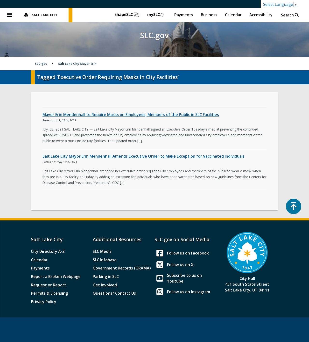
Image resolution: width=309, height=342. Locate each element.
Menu (9, 15)
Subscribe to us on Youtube (184, 278)
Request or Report (48, 285)
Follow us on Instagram (188, 291)
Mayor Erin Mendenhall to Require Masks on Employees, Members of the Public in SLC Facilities (130, 114)
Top (293, 206)
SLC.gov (44, 15)
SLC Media (102, 251)
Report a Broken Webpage (56, 276)
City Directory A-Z (48, 251)
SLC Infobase (105, 259)
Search (288, 15)
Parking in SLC (106, 276)
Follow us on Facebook (188, 253)
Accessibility (261, 14)
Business (209, 14)
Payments (183, 14)
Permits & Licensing (49, 293)
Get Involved (105, 285)
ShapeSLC (126, 15)
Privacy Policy (43, 301)
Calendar (233, 14)
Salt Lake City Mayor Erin (77, 63)
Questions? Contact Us (114, 293)
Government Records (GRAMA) (122, 268)
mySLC (155, 15)
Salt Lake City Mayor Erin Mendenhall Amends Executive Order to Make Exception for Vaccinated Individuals (143, 156)
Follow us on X (180, 264)
